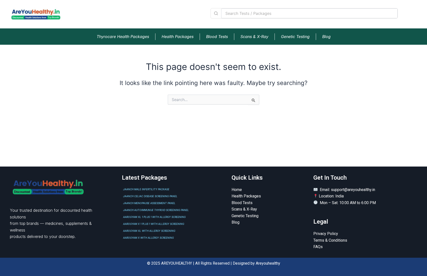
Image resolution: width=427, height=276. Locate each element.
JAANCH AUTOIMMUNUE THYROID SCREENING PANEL (156, 210)
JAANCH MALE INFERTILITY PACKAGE (146, 189)
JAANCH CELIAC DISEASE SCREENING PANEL (150, 196)
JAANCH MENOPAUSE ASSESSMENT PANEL (149, 203)
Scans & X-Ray (254, 36)
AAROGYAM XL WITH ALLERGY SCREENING (149, 230)
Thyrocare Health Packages (123, 36)
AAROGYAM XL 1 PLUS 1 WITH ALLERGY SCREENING (154, 216)
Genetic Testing (295, 36)
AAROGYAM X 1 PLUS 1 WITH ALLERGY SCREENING (153, 223)
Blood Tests (217, 36)
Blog (326, 36)
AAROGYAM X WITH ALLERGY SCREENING (148, 237)
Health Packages (177, 36)
